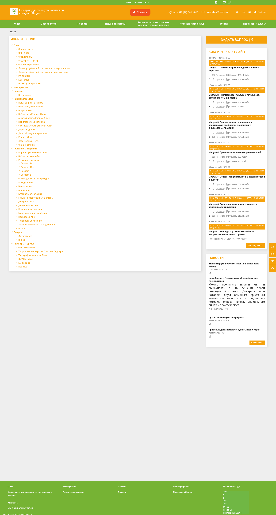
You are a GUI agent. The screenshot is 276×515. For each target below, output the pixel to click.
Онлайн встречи (26, 144)
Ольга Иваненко (26, 247)
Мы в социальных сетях (138, 2)
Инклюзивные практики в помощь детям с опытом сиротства (237, 62)
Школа (21, 228)
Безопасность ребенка (30, 193)
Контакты (23, 79)
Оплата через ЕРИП (28, 64)
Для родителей (26, 201)
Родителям (27, 182)
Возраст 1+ (26, 163)
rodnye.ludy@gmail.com (217, 12)
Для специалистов (28, 205)
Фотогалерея (25, 235)
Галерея (18, 232)
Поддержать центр (28, 60)
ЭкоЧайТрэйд (25, 258)
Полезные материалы (25, 148)
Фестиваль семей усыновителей (35, 125)
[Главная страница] (14, 11)
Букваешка (24, 262)
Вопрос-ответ (25, 110)
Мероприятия (21, 87)
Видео (21, 239)
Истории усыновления (30, 209)
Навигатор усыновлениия (32, 121)
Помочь (142, 12)
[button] (17, 24)
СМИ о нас (23, 52)
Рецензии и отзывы (28, 160)
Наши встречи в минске (30, 102)
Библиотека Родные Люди (32, 114)
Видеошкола (25, 186)
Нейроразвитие (26, 216)
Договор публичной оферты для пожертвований (44, 68)
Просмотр (220, 75)
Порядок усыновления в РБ (32, 152)
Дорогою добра (26, 129)
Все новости (24, 94)
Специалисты (25, 56)
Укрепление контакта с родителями (37, 224)
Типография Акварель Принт (33, 255)
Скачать (233, 75)
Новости (18, 91)
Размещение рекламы (30, 83)
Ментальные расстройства (32, 213)
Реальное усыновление (30, 106)
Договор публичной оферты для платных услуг (43, 72)
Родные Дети (25, 137)
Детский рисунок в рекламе (32, 133)
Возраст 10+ (27, 167)
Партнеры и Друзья (24, 243)
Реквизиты (24, 75)
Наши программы (23, 98)
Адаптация (24, 190)
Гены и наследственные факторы (35, 197)
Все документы (255, 245)
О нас (16, 45)
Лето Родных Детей (28, 140)
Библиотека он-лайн (29, 156)
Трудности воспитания (30, 220)
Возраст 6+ (26, 174)
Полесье (22, 266)
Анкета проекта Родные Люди (34, 117)
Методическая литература (35, 178)
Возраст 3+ (26, 170)
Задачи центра (26, 49)
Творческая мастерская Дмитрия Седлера (40, 251)
